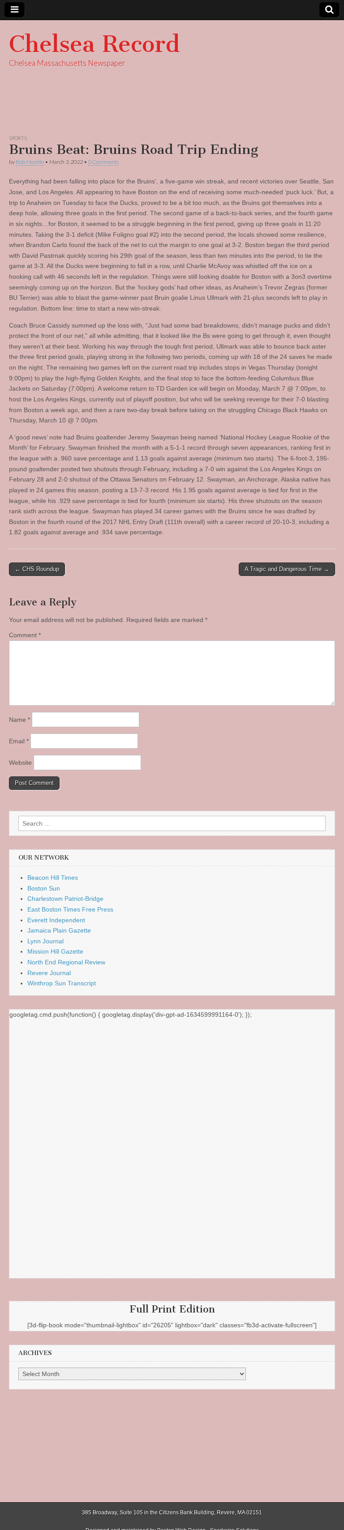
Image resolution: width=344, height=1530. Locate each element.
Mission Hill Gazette (55, 951)
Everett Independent (56, 920)
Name (19, 719)
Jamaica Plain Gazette (59, 930)
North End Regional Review (66, 962)
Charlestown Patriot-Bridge (65, 898)
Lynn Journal (45, 941)
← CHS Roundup (37, 569)
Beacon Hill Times (52, 877)
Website (20, 762)
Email (19, 741)
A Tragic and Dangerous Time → (287, 569)
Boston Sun (43, 888)
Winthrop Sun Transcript (61, 983)
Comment (25, 635)
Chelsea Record (94, 44)
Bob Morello (30, 161)
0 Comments (103, 161)
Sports (18, 138)
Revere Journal (49, 972)
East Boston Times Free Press (70, 909)
